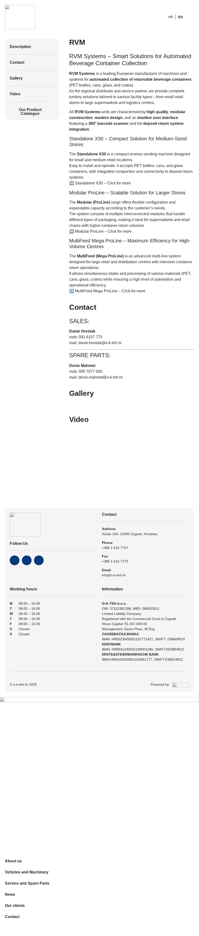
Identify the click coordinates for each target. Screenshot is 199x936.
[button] (74, 404)
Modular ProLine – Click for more (103, 231)
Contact (12, 917)
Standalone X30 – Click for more (103, 183)
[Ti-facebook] (14, 560)
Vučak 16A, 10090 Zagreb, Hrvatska (130, 534)
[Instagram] (27, 560)
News (10, 894)
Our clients (15, 906)
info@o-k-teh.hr (114, 575)
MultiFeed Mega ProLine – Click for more (110, 291)
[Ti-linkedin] (39, 560)
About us (13, 861)
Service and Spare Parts (27, 883)
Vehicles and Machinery (27, 872)
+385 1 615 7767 (115, 548)
